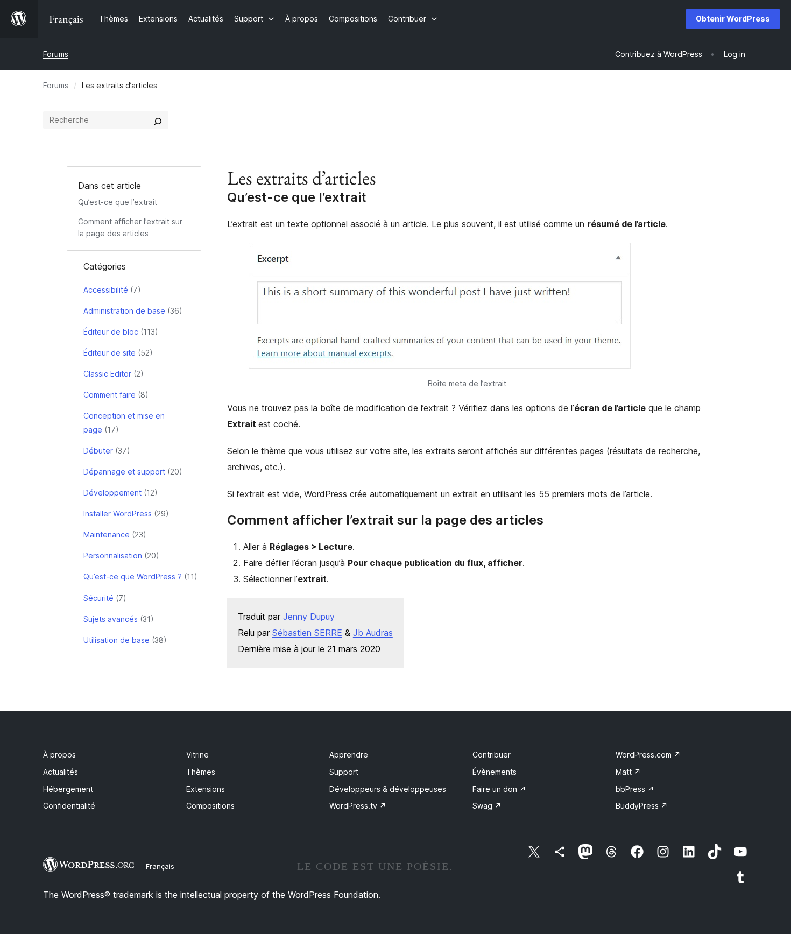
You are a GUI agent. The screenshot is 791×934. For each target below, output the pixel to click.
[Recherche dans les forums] (157, 120)
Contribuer (491, 754)
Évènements (494, 771)
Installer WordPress (117, 513)
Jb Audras (373, 632)
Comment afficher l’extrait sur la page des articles (385, 520)
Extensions (205, 789)
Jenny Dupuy (309, 616)
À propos (59, 754)
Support (343, 771)
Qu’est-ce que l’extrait (117, 202)
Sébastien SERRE (307, 632)
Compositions (210, 805)
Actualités (60, 771)
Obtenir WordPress (733, 18)
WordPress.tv (357, 805)
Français (160, 866)
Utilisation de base (116, 640)
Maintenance (106, 534)
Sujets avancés (110, 619)
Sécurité (98, 598)
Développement (112, 492)
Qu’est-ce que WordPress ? (132, 576)
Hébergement (68, 789)
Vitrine (197, 754)
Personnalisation (112, 555)
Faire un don (499, 789)
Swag (487, 805)
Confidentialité (69, 805)
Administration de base (124, 310)
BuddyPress (642, 805)
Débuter (98, 450)
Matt (628, 771)
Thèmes (200, 771)
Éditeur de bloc (110, 331)
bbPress (635, 789)
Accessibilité (105, 289)
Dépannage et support (124, 471)
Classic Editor (107, 373)
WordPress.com (648, 754)
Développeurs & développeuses (387, 789)
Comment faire (109, 394)
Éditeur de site (109, 352)
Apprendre (348, 754)
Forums (55, 54)
